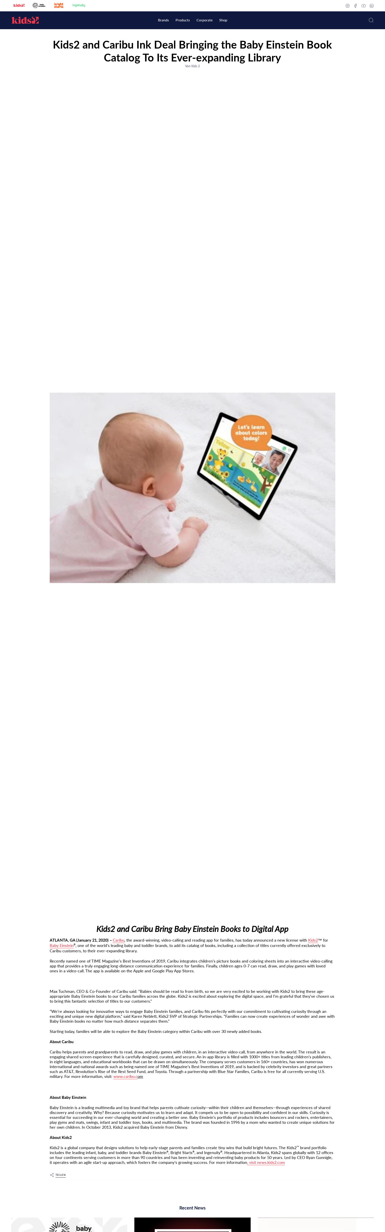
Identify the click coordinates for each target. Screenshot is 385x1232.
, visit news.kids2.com (266, 1162)
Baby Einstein (62, 945)
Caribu (118, 940)
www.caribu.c (125, 1076)
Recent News (192, 1207)
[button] (163, 20)
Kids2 (313, 940)
